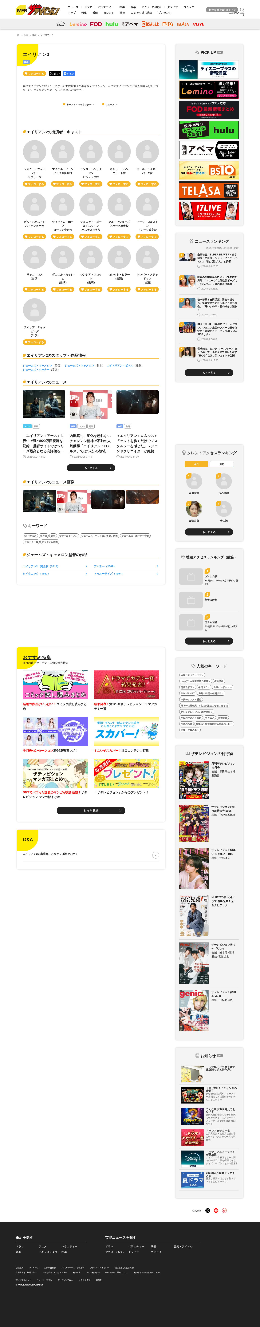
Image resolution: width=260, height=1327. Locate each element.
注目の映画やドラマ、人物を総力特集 (45, 663)
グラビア (172, 7)
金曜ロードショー (223, 687)
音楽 (133, 7)
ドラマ (88, 7)
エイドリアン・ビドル (120, 365)
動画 (36, 426)
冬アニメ (209, 718)
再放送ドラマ (188, 687)
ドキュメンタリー (49, 1251)
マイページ (34, 1268)
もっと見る (91, 468)
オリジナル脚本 (50, 542)
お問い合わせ (50, 1268)
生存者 (43, 536)
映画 (122, 7)
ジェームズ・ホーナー (36, 369)
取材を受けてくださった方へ (54, 1272)
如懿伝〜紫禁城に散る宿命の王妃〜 (214, 724)
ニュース (73, 7)
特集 (84, 12)
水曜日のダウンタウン (192, 675)
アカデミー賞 (31, 542)
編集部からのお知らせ (124, 1268)
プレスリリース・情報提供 (72, 1268)
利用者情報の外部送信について (147, 1272)
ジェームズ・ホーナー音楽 (135, 536)
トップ (72, 12)
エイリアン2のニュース (47, 382)
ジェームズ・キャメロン (37, 365)
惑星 (53, 536)
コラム (82, 426)
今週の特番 (186, 724)
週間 (221, 464)
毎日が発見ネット (23, 1280)
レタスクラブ (84, 1280)
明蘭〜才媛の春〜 (190, 730)
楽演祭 (99, 1280)
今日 (196, 464)
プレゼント (164, 12)
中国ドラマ (204, 687)
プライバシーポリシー (99, 1268)
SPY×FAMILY (188, 693)
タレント (109, 12)
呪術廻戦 (222, 718)
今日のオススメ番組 (191, 699)
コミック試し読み (141, 12)
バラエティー (106, 7)
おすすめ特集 (37, 657)
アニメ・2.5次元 (151, 7)
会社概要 (19, 1268)
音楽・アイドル (183, 1246)
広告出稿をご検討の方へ (26, 1272)
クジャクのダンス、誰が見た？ (197, 711)
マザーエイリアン (68, 536)
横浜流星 (218, 681)
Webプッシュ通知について (116, 1272)
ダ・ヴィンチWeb (65, 1280)
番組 (95, 12)
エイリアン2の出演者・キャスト (54, 131)
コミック (188, 7)
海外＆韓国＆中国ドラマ (211, 693)
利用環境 (77, 1272)
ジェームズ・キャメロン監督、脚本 (99, 536)
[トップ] (18, 35)
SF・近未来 (30, 536)
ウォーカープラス (44, 1280)
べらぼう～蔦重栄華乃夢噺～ (196, 681)
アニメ (43, 1246)
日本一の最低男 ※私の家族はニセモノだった (204, 705)
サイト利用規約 (93, 1272)
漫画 (122, 12)
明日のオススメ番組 (191, 718)
